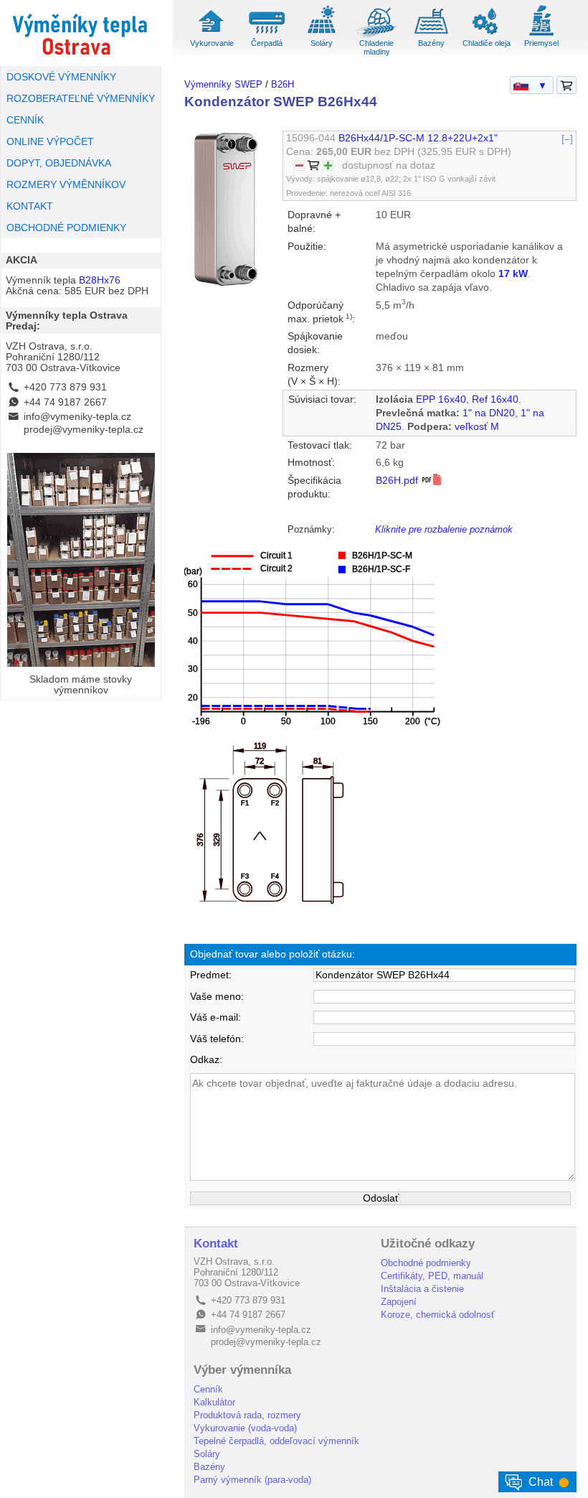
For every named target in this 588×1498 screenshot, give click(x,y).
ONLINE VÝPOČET (50, 141)
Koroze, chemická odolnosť (438, 1314)
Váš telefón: (217, 1039)
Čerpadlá (267, 43)
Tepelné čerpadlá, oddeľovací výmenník (276, 1441)
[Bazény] (431, 35)
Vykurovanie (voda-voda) (245, 1428)
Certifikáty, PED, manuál (432, 1275)
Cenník (208, 1389)
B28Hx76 (99, 280)
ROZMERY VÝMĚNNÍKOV (65, 184)
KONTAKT (29, 206)
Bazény (431, 43)
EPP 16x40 (441, 399)
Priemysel (541, 43)
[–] (567, 138)
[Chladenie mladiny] (376, 35)
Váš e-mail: (215, 1017)
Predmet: (211, 975)
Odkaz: (206, 1059)
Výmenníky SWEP (223, 84)
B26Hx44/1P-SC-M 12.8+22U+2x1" (418, 138)
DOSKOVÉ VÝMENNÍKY (61, 77)
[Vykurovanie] (211, 35)
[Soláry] (321, 35)
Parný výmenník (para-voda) (252, 1479)
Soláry (321, 43)
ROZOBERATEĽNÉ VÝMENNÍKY (80, 98)
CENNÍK (25, 120)
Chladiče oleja (487, 43)
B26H (282, 84)
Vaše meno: (217, 996)
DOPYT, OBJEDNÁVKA (58, 163)
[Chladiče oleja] (486, 35)
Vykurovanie (212, 43)
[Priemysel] (541, 35)
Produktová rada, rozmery (247, 1415)
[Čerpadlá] (267, 35)
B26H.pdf (398, 480)
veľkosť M (477, 426)
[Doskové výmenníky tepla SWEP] (80, 33)
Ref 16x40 (495, 399)
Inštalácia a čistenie (422, 1288)
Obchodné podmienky (426, 1263)
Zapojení (399, 1301)
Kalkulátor (214, 1402)
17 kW (513, 273)
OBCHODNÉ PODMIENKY (66, 228)
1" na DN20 (489, 413)
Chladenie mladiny (376, 47)
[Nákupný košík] (566, 85)
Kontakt (216, 1243)
